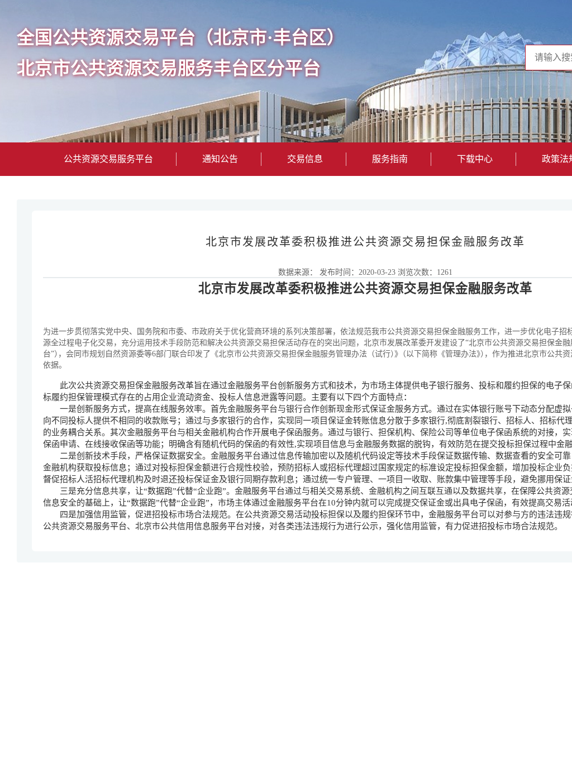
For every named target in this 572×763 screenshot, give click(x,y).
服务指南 (390, 159)
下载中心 (475, 159)
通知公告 (220, 159)
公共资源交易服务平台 (108, 159)
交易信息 (305, 159)
